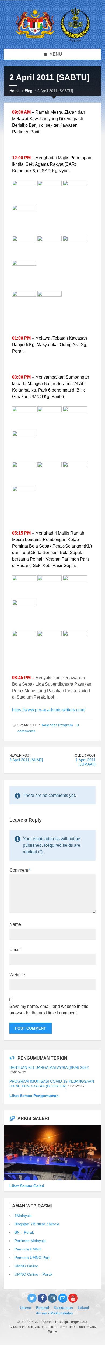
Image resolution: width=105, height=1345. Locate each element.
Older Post (85, 755)
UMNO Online (26, 1266)
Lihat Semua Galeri (26, 1186)
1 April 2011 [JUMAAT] (86, 762)
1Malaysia (23, 1215)
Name (15, 924)
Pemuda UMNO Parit (32, 1257)
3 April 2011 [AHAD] (26, 760)
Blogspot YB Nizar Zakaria (37, 1224)
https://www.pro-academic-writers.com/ (48, 710)
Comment (20, 870)
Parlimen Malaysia (30, 1241)
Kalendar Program (57, 725)
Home (14, 91)
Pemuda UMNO (28, 1249)
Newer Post (20, 755)
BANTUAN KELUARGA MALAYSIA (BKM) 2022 (49, 1067)
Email (14, 949)
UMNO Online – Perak (33, 1274)
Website (17, 974)
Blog (28, 91)
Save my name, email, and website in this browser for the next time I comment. (48, 1009)
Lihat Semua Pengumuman (34, 1095)
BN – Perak (24, 1232)
